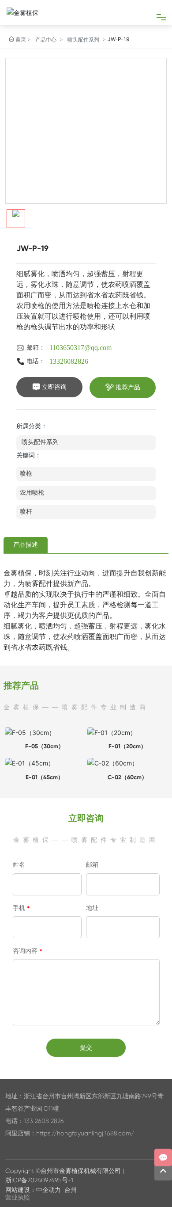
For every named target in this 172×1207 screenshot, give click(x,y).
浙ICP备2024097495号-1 (39, 1180)
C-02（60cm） (127, 777)
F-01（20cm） (127, 746)
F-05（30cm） (44, 746)
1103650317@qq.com (80, 347)
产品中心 (45, 39)
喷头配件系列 (83, 39)
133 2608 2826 (44, 1120)
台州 (70, 1189)
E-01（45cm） (45, 777)
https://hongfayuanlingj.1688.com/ (85, 1133)
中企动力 (48, 1189)
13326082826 (68, 361)
